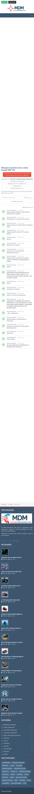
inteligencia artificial (24, 771)
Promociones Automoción (10, 733)
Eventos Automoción (9, 727)
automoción (5, 774)
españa (12, 777)
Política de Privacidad (6, 791)
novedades (22, 780)
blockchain (5, 777)
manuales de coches (21, 777)
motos (29, 780)
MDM (16, 780)
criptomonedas (6, 762)
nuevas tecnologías (16, 783)
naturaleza (19, 765)
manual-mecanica (11, 210)
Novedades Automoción (9, 725)
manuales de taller (7, 768)
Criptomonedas (7, 749)
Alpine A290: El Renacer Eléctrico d (11, 628)
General (5, 754)
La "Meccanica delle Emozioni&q (10, 600)
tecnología (20, 774)
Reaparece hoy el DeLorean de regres (11, 713)
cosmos (12, 765)
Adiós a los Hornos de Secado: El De (11, 572)
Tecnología (6, 738)
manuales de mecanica (18, 762)
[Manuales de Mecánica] (17, 8)
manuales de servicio (19, 768)
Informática (6, 743)
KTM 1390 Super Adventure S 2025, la (12, 642)
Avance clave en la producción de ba (11, 699)
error (24, 783)
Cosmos (5, 741)
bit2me (26, 774)
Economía (6, 746)
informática (5, 765)
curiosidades (5, 783)
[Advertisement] (17, 93)
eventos (13, 774)
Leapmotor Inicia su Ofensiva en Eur (11, 557)
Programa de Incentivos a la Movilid (11, 685)
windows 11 (14, 771)
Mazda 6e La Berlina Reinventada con (11, 614)
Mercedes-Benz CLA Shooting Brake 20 (12, 657)
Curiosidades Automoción (10, 730)
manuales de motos (7, 780)
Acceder (4, 2)
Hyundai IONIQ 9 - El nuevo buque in (11, 671)
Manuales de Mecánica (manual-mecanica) (21, 179)
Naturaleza (6, 751)
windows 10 (5, 771)
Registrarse (12, 2)
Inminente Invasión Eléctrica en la (10, 586)
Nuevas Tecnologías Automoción (12, 735)
